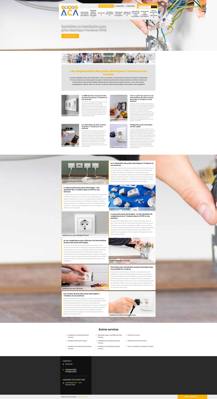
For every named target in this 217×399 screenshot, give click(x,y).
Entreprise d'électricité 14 (110, 14)
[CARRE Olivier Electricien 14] (69, 10)
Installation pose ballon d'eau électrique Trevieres (79, 347)
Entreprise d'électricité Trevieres (77, 341)
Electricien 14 (101, 14)
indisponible (120, 6)
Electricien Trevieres (134, 335)
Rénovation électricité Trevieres (137, 341)
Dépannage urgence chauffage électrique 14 (93, 14)
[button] (107, 49)
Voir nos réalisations (106, 6)
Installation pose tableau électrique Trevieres (78, 336)
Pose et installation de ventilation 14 (153, 14)
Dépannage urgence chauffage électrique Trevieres (110, 336)
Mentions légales (83, 397)
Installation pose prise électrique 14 (119, 14)
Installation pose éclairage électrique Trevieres (109, 347)
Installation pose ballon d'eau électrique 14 (136, 14)
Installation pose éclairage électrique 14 (145, 14)
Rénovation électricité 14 (127, 14)
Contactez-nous (70, 36)
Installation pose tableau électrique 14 (85, 14)
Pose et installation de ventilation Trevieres (141, 346)
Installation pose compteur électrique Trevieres (109, 342)
